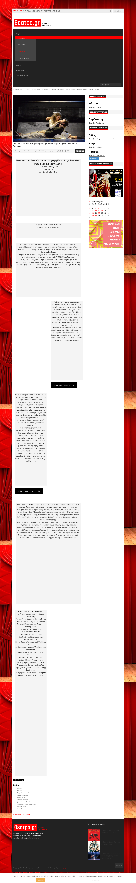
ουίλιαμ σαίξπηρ (21, 797)
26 (96, 215)
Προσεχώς (45, 89)
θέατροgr (19, 788)
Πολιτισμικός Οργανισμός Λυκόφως (27, 804)
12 (96, 211)
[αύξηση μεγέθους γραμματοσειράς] (62, 151)
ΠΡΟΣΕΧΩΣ (80, 151)
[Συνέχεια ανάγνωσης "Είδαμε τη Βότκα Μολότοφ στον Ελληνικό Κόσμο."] (94, 846)
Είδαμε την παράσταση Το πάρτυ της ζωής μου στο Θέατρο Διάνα (110, 856)
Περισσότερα (95, 880)
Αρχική (28, 89)
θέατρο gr (19, 790)
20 (99, 213)
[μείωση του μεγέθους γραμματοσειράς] (61, 151)
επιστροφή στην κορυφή (21, 814)
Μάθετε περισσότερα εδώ (29, 491)
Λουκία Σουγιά (28, 151)
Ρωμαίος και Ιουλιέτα (22, 795)
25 (93, 215)
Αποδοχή (41, 880)
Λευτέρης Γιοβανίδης (22, 799)
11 (93, 211)
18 (93, 213)
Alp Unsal (19, 809)
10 (89, 211)
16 (108, 211)
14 (102, 211)
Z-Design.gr (63, 868)
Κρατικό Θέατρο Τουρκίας (24, 802)
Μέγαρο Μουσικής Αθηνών (24, 793)
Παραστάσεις (36, 89)
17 (89, 213)
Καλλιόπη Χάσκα (21, 806)
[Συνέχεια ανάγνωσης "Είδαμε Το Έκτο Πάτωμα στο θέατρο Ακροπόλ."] (94, 835)
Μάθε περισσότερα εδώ (64, 385)
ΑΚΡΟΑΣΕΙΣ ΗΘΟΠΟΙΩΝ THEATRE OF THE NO (42, 11)
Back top (118, 865)
